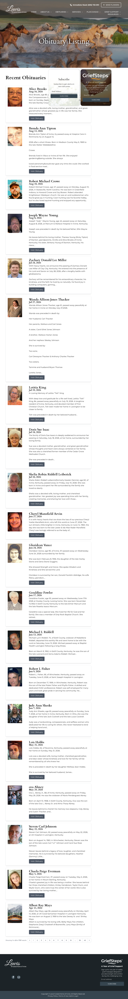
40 (85, 940)
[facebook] (13, 977)
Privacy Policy (53, 996)
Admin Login (73, 996)
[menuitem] (33, 12)
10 (71, 940)
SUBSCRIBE (64, 96)
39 (80, 940)
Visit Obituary (37, 118)
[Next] (89, 940)
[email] (18, 977)
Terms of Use (63, 996)
